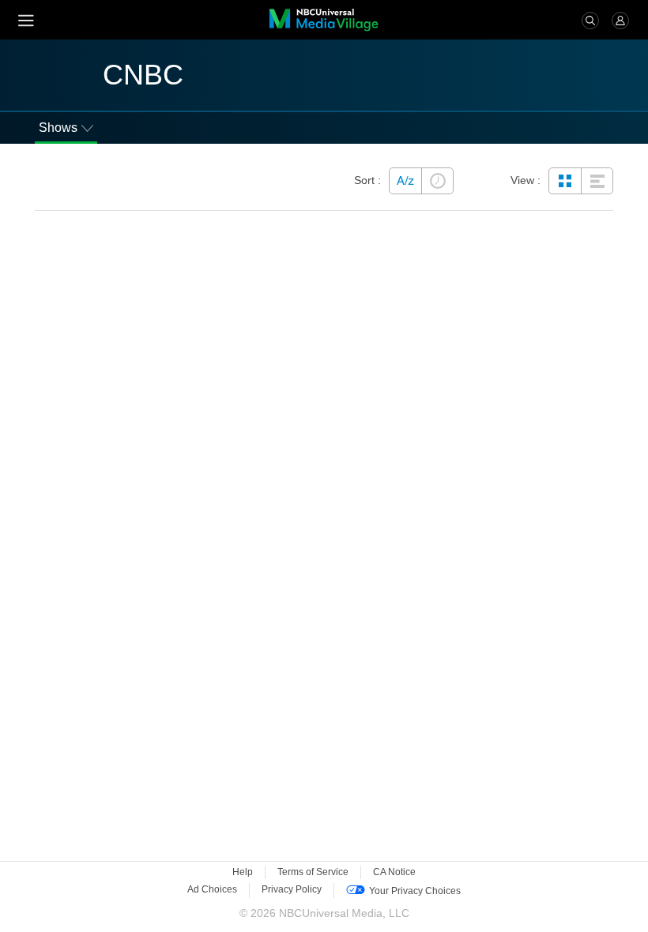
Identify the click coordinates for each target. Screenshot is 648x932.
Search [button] (590, 20)
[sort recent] (437, 181)
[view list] (596, 181)
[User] (620, 19)
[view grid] (565, 181)
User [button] (620, 20)
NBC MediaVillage (324, 19)
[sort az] (405, 181)
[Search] (590, 19)
